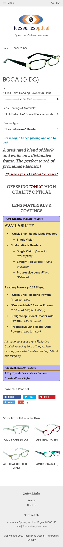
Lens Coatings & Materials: (19, 108)
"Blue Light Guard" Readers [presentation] (20, 368)
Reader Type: (11, 123)
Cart (57, 3)
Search (32, 500)
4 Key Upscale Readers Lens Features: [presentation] (26, 373)
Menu (10, 3)
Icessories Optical (34, 535)
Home (5, 48)
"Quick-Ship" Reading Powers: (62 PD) (27, 93)
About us (31, 505)
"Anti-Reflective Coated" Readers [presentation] (24, 218)
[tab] (31, 218)
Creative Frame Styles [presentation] (17, 378)
